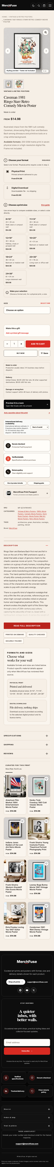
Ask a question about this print (27, 413)
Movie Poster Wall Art (37, 516)
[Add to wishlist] (22, 779)
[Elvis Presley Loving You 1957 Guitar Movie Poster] (15, 913)
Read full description (27, 626)
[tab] (8, 84)
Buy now (20, 353)
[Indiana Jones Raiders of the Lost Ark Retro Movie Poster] (15, 828)
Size (6, 303)
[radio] (27, 175)
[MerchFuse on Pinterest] (20, 990)
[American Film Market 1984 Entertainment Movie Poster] (15, 786)
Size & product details (15, 483)
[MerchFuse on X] (33, 990)
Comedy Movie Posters (33, 514)
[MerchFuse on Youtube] (27, 990)
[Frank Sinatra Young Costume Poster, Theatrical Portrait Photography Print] (39, 828)
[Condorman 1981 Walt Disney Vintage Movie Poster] (39, 913)
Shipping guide (39, 483)
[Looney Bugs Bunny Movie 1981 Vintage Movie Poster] (39, 871)
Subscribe (26, 1051)
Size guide (45, 205)
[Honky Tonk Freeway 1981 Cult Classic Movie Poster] (39, 786)
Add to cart (38, 344)
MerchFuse (13, 528)
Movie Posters (23, 519)
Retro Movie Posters (37, 519)
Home (4, 17)
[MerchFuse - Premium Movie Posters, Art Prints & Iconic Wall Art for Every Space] (9, 5)
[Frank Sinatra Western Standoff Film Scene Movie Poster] (15, 871)
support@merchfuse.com (37, 982)
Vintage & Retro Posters (21, 17)
